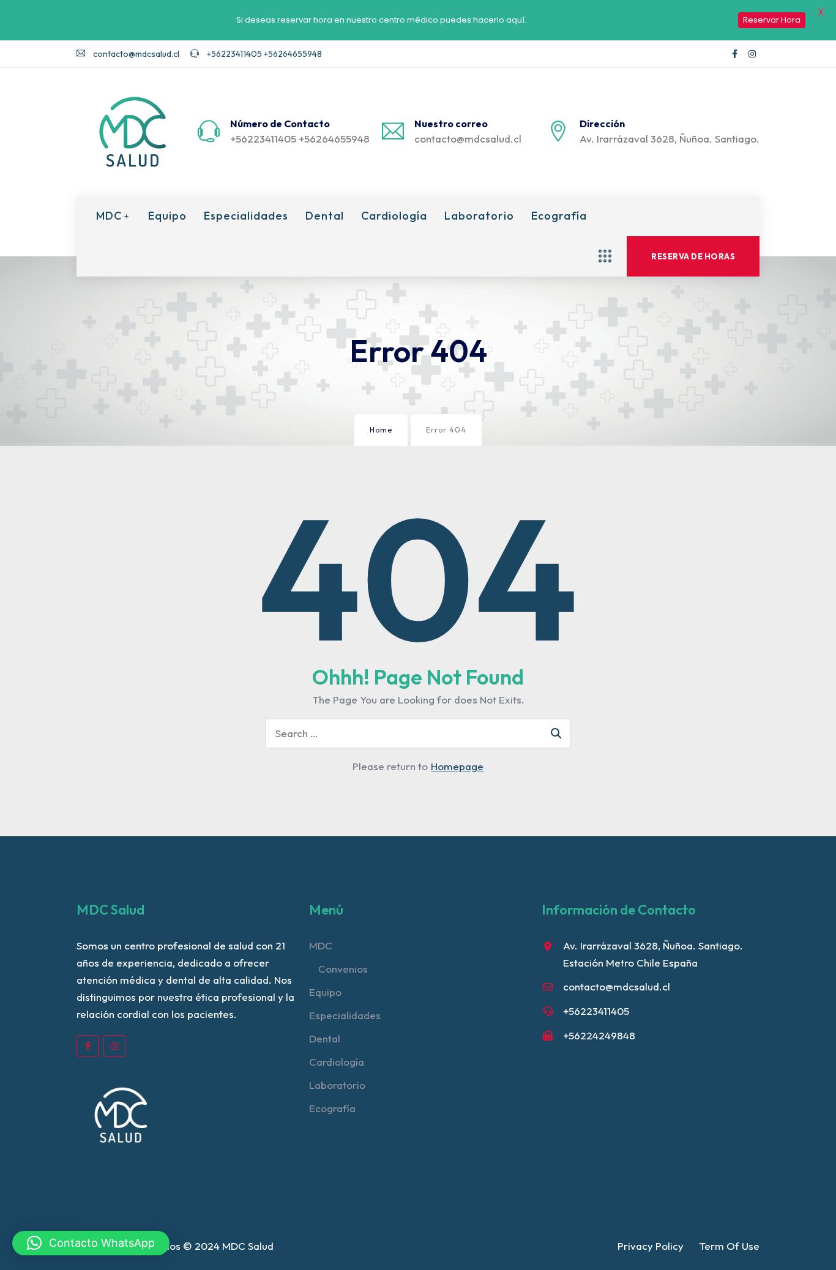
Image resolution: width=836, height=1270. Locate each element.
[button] (91, 1243)
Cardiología (394, 216)
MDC (109, 216)
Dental (324, 216)
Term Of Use (729, 1245)
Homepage (457, 766)
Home (381, 429)
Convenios (343, 968)
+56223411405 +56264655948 (263, 53)
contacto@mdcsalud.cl (135, 53)
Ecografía (559, 216)
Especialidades (246, 216)
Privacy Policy (651, 1245)
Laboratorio (479, 216)
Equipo (167, 216)
